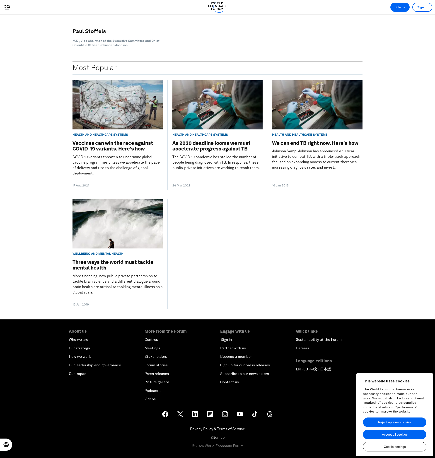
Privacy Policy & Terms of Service (217, 429)
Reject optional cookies (394, 422)
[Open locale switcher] (6, 445)
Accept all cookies (395, 434)
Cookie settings (395, 446)
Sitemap (217, 437)
